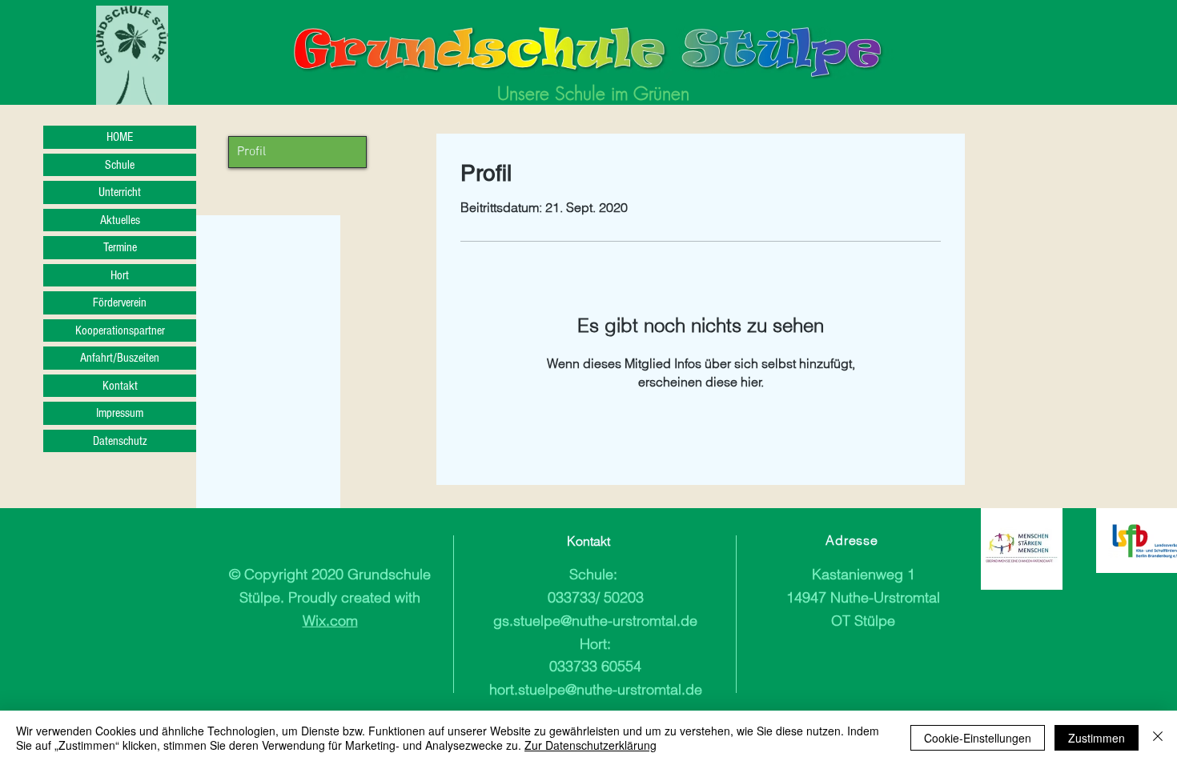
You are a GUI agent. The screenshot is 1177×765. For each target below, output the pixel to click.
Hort (119, 275)
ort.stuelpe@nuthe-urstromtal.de (599, 689)
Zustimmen (1096, 738)
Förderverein (120, 302)
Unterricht (119, 192)
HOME (119, 137)
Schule (120, 165)
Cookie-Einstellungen (977, 738)
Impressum (119, 413)
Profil (251, 152)
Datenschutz (120, 441)
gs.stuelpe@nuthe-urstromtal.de (595, 620)
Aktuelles (120, 220)
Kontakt (120, 385)
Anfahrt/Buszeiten (119, 357)
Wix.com (330, 620)
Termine (120, 247)
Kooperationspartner (120, 330)
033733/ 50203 (596, 597)
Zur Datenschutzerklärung (590, 745)
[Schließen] (1157, 737)
